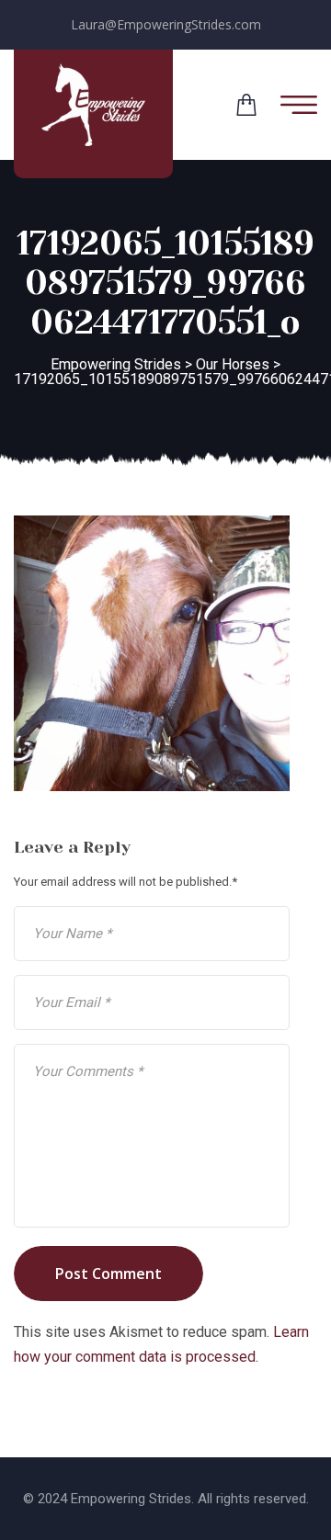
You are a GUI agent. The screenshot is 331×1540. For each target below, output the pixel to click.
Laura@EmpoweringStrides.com (166, 24)
